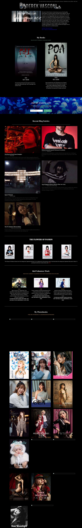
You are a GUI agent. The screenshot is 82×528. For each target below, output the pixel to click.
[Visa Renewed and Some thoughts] (22, 139)
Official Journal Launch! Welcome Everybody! (53, 150)
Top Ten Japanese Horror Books (13, 226)
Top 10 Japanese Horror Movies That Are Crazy (54, 184)
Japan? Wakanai (9, 195)
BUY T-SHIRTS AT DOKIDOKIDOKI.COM (49, 29)
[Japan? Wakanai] (22, 176)
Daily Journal (12, 155)
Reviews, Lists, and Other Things (52, 185)
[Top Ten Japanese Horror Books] (22, 213)
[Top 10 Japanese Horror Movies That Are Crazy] (59, 171)
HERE (28, 300)
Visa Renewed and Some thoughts (13, 154)
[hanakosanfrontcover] (42, 319)
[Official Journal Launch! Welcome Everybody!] (59, 137)
